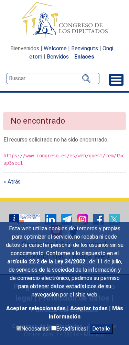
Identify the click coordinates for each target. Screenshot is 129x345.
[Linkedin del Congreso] (51, 219)
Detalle (101, 328)
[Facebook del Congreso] (99, 219)
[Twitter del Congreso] (114, 219)
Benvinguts (84, 48)
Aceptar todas (89, 308)
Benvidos (58, 56)
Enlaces (84, 56)
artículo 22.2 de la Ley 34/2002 (47, 261)
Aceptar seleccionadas (36, 308)
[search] (53, 78)
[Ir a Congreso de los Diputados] (65, 20)
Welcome (55, 48)
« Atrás (12, 181)
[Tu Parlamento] (25, 219)
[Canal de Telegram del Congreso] (67, 219)
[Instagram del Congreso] (83, 219)
